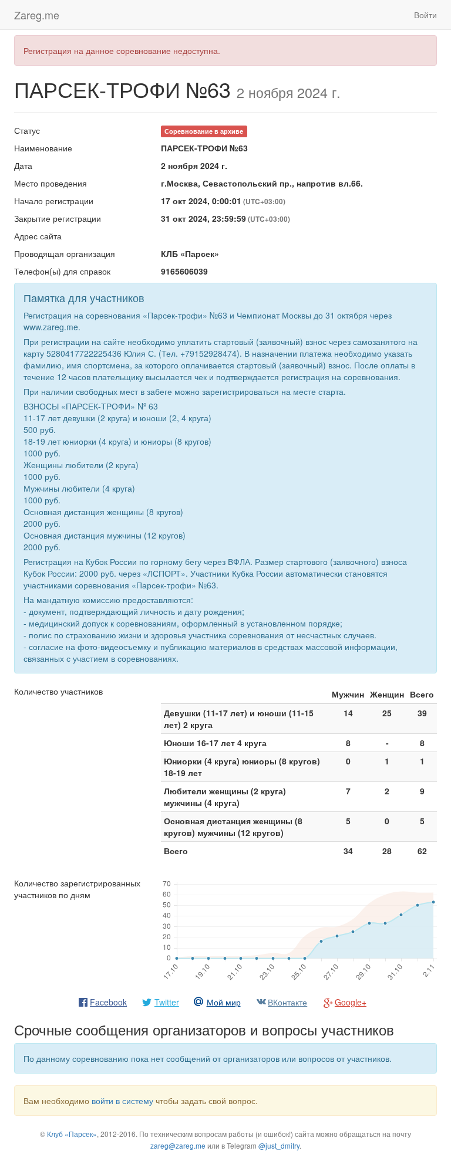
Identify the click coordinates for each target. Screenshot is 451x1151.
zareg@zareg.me (178, 1145)
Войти (425, 15)
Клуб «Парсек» (72, 1134)
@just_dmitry (278, 1145)
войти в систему (122, 1100)
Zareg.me (36, 14)
